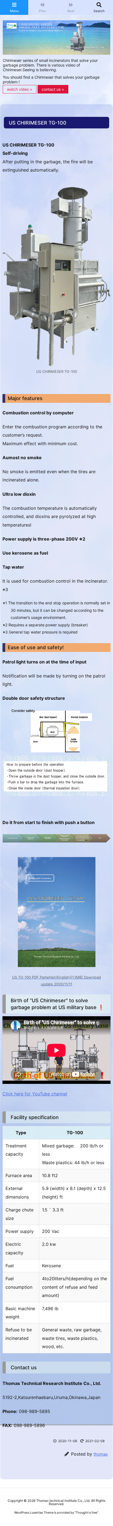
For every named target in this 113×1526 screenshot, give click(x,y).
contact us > (53, 89)
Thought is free (86, 1512)
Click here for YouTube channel (34, 1094)
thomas (101, 1454)
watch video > (19, 89)
